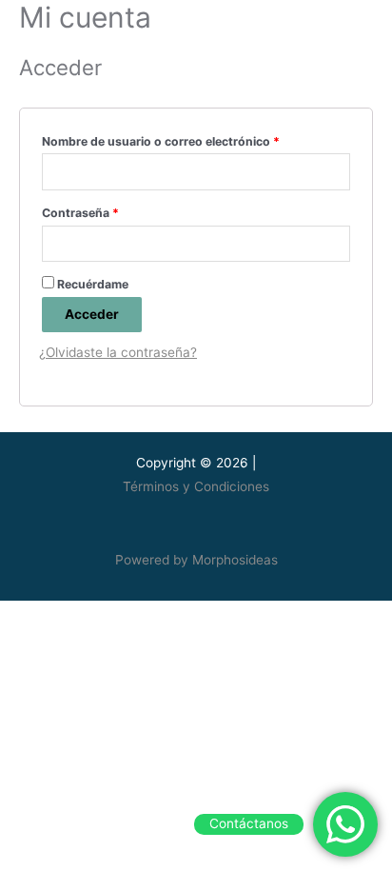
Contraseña (80, 213)
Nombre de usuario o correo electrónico (161, 141)
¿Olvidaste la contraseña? (118, 352)
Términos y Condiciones (196, 486)
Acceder (92, 314)
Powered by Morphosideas (196, 559)
